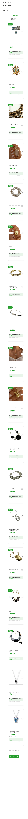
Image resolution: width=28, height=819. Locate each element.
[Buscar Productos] (25, 14)
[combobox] (14, 14)
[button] (12, 37)
